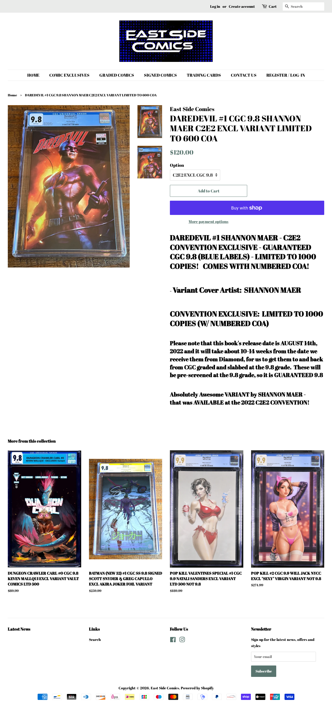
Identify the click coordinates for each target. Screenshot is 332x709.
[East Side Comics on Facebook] (173, 640)
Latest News (19, 629)
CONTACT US (244, 75)
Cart (273, 6)
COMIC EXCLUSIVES (69, 75)
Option (177, 165)
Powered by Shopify (197, 687)
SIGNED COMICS (160, 75)
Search (95, 639)
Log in (215, 6)
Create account (242, 6)
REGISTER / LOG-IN (285, 75)
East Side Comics (165, 687)
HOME (33, 75)
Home (12, 95)
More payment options (209, 221)
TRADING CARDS (204, 75)
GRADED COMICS (116, 75)
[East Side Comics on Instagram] (182, 640)
